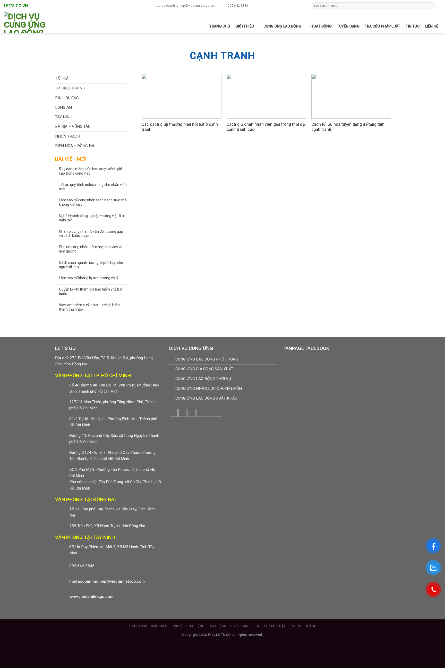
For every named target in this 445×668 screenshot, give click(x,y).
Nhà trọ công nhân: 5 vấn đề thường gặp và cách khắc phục (91, 233)
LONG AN (63, 107)
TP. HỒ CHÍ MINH (70, 88)
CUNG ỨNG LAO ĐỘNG (282, 26)
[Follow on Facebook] (174, 413)
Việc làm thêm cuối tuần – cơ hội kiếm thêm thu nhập (89, 307)
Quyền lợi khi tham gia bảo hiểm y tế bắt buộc (91, 291)
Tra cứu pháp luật (382, 26)
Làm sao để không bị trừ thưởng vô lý (88, 278)
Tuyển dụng (348, 26)
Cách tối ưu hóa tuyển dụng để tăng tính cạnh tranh (347, 127)
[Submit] (432, 6)
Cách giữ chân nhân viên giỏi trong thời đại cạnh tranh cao (266, 127)
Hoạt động (321, 26)
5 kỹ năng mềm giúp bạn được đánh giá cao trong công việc (90, 171)
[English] (277, 5)
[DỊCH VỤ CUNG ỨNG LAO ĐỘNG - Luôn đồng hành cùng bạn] (29, 22)
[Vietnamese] (293, 5)
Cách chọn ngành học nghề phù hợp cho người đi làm (91, 264)
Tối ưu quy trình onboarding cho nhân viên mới (93, 187)
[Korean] (288, 5)
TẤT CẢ (62, 78)
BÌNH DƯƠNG (67, 98)
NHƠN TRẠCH (67, 136)
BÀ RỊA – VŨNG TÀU (72, 126)
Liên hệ (432, 26)
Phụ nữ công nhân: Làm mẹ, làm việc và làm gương (90, 249)
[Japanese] (282, 5)
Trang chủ (219, 26)
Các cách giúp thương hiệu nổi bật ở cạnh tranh (180, 127)
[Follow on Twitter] (191, 413)
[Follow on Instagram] (182, 413)
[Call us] (209, 413)
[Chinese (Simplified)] (272, 5)
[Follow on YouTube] (218, 413)
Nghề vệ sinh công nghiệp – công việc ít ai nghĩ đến (92, 218)
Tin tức (413, 26)
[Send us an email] (200, 413)
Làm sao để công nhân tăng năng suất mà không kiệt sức (93, 202)
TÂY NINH (63, 117)
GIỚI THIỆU (244, 26)
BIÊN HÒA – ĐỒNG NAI (75, 145)
